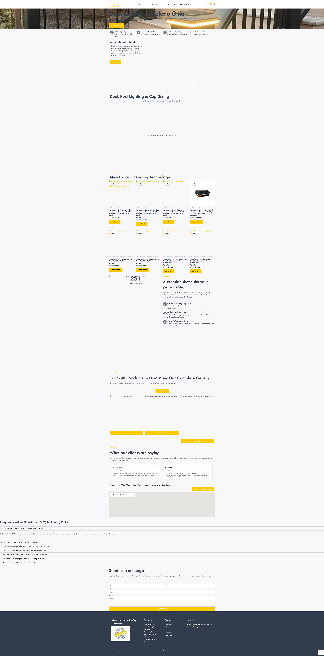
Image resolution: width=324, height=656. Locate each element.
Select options (196, 222)
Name (110, 583)
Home (138, 4)
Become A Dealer (170, 4)
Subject (111, 589)
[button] (205, 4)
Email (163, 583)
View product (154, 60)
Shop (145, 4)
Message (111, 595)
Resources (156, 4)
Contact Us (184, 4)
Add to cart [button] (114, 222)
